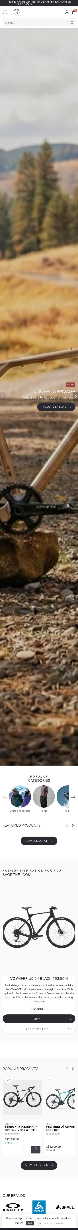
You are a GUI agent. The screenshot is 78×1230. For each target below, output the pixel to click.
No (39, 1223)
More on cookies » (53, 1223)
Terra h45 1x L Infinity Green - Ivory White (21, 1128)
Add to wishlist (37, 1029)
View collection (36, 841)
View (37, 1018)
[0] (73, 12)
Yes (30, 1223)
